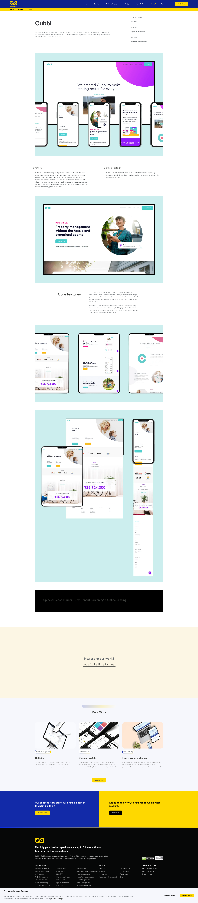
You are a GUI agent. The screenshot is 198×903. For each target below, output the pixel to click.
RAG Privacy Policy (148, 871)
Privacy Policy (147, 874)
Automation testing (41, 883)
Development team (41, 880)
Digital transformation (63, 883)
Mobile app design (83, 874)
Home (12, 9)
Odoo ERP (59, 874)
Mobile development (42, 871)
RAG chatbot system (84, 885)
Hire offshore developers (85, 877)
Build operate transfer (63, 877)
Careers (102, 871)
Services (97, 4)
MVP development (83, 883)
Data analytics (60, 871)
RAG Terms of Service (149, 868)
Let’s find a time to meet (99, 664)
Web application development (87, 871)
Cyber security (61, 868)
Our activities (124, 871)
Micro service (60, 880)
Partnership (124, 874)
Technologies (140, 4)
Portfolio (20, 9)
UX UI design (39, 874)
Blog (121, 877)
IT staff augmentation (84, 880)
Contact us (103, 874)
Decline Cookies (169, 895)
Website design (82, 868)
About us (102, 868)
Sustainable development (108, 877)
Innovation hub (125, 868)
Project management (42, 877)
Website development (42, 868)
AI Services (59, 885)
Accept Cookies (187, 895)
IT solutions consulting (42, 885)
